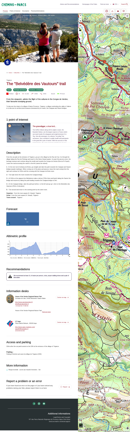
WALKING (17, 72)
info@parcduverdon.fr (22, 304)
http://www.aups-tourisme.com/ (25, 327)
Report (65, 387)
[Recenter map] (80, 25)
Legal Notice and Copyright (61, 417)
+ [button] (80, 15)
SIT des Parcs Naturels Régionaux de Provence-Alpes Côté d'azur (49, 419)
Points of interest (15, 11)
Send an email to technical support (59, 421)
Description (25, 11)
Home (10, 72)
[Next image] (75, 37)
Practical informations (37, 11)
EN (116, 4)
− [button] (80, 18)
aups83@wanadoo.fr (21, 329)
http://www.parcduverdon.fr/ (24, 302)
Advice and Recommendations (69, 4)
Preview (5, 11)
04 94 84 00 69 (20, 331)
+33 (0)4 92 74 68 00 (21, 306)
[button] (80, 21)
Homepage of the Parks (89, 4)
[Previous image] (3, 37)
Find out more (104, 4)
